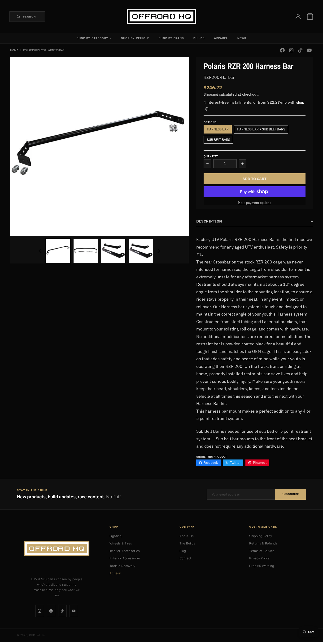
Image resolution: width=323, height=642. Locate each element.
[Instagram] (39, 611)
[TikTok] (62, 611)
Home (14, 50)
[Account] (298, 16)
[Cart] (310, 16)
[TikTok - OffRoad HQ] (300, 50)
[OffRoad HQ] (57, 548)
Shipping (211, 94)
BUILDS (199, 38)
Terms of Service (262, 551)
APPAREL (221, 38)
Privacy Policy (259, 558)
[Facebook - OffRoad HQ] (282, 50)
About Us (186, 536)
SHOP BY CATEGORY (92, 38)
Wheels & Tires (120, 543)
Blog (182, 551)
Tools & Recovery (122, 566)
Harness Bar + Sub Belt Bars (261, 129)
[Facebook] (51, 611)
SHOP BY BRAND (171, 38)
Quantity (211, 156)
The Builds (187, 543)
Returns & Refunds (263, 543)
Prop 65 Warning (261, 566)
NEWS (241, 38)
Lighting (115, 536)
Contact (185, 558)
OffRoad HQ (37, 635)
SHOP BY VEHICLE (135, 38)
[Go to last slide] (40, 250)
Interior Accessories (124, 551)
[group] (58, 250)
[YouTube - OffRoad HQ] (309, 50)
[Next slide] (158, 250)
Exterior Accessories (125, 558)
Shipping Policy (260, 536)
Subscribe (290, 494)
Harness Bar (218, 129)
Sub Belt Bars (218, 140)
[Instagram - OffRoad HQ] (291, 50)
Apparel (115, 573)
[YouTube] (74, 611)
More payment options (254, 203)
